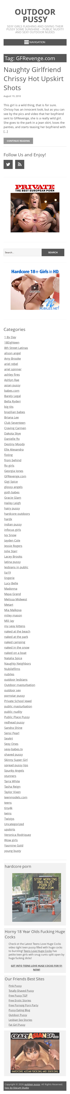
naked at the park (16, 637)
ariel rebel (11, 364)
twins (8, 813)
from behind (12, 460)
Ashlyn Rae (11, 380)
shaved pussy (13, 754)
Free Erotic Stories (20, 1000)
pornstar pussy (14, 696)
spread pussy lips (16, 765)
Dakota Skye (12, 433)
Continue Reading (18, 140)
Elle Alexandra (14, 449)
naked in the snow (16, 647)
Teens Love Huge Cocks (38, 951)
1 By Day (10, 337)
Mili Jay (9, 621)
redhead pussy (14, 722)
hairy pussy (12, 508)
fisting (8, 455)
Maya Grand (12, 594)
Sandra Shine (13, 728)
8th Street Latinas (16, 348)
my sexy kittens (14, 626)
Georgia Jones (13, 471)
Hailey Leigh (12, 503)
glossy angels (13, 487)
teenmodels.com (15, 797)
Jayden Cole (12, 540)
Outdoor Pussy (18, 1015)
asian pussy (12, 385)
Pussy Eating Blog (19, 1010)
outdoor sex (12, 690)
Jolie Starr (10, 551)
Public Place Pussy (17, 717)
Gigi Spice (11, 482)
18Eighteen (11, 342)
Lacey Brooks (13, 556)
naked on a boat (15, 653)
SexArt (8, 738)
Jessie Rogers (13, 546)
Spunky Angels (14, 770)
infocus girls (12, 530)
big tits (9, 407)
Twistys (9, 819)
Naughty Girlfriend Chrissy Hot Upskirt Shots (33, 78)
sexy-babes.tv (13, 749)
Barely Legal (12, 396)
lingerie (9, 578)
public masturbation (18, 706)
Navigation (37, 42)
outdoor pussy (35, 15)
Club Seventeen (14, 423)
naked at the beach (17, 631)
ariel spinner (12, 369)
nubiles (9, 674)
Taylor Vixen (12, 792)
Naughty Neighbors (17, 663)
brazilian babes (14, 412)
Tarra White (12, 781)
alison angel (12, 353)
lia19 (7, 572)
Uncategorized (14, 824)
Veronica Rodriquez (17, 835)
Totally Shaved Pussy (21, 990)
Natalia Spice (13, 658)
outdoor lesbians (16, 680)
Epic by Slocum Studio (17, 1087)
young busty (12, 851)
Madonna (10, 589)
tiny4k (8, 808)
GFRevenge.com (15, 476)
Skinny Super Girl (16, 760)
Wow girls (11, 840)
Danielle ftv (12, 439)
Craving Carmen (15, 428)
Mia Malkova (12, 610)
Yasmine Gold (13, 845)
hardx (8, 519)
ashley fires (12, 375)
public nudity (13, 712)
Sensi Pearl (11, 733)
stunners (10, 776)
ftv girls (9, 465)
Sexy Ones (11, 744)
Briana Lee (11, 417)
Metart (8, 605)
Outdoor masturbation (19, 685)
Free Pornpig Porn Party (23, 1005)
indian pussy (13, 524)
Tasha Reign (12, 787)
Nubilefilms (12, 669)
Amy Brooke (12, 358)
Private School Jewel (18, 701)
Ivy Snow (10, 535)
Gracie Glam (12, 498)
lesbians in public (16, 567)
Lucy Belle (11, 583)
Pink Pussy (15, 986)
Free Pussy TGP (18, 995)
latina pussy (12, 562)
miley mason (13, 615)
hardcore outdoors (17, 514)
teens (8, 803)
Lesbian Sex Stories (20, 1020)
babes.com (11, 391)
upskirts (9, 829)
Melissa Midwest (15, 599)
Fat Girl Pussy (17, 1025)
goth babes (12, 492)
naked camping (14, 642)
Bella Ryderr (12, 401)
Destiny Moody (14, 444)
